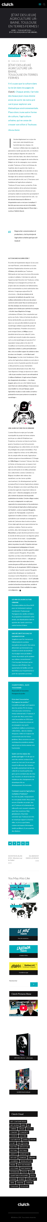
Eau (19, 1143)
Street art (31, 1179)
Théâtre (29, 1183)
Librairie (32, 1157)
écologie (24, 1186)
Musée (12, 1165)
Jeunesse (22, 1157)
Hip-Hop (13, 1157)
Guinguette (24, 1154)
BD (29, 1125)
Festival (13, 1150)
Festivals (23, 1150)
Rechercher (13, 981)
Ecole (25, 1143)
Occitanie (14, 1168)
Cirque (21, 1129)
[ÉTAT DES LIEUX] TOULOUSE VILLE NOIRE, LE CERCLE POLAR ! (21, 912)
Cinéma (13, 1129)
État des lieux (14, 55)
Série (12, 1183)
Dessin (32, 1139)
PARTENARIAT (26, 1168)
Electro (13, 1147)
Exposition (24, 1147)
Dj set (12, 1143)
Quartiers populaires (19, 1175)
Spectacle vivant (17, 889)
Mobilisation (26, 1161)
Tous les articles (24, 30)
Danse (25, 1139)
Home (13, 30)
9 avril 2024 (15, 61)
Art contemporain (18, 1121)
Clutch (30, 1129)
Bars (23, 1125)
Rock (33, 1175)
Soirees (22, 1179)
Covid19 (13, 1136)
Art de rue (14, 1125)
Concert (14, 1132)
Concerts (24, 1132)
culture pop (15, 1139)
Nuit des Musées (24, 1165)
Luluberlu (14, 1161)
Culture (23, 1136)
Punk (32, 1172)
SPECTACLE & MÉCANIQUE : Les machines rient (22, 894)
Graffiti (13, 1154)
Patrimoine (15, 1172)
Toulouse (14, 1186)
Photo (24, 1172)
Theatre (20, 1183)
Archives (14, 886)
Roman (13, 1179)
